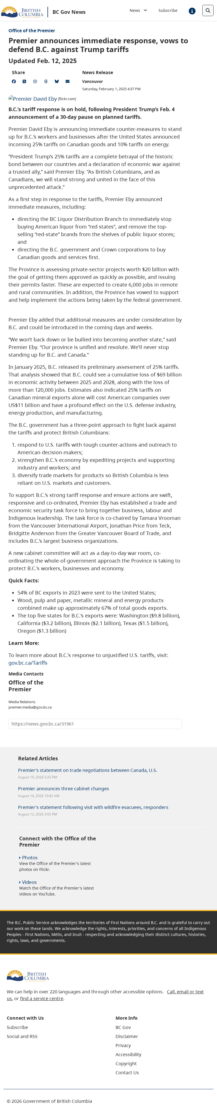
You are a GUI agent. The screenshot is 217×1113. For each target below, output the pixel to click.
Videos (29, 882)
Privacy (123, 1045)
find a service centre (41, 998)
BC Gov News (69, 11)
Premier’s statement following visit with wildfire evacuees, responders (93, 807)
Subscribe (168, 10)
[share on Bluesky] (57, 82)
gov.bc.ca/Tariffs (27, 662)
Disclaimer (127, 1036)
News (137, 10)
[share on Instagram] (36, 82)
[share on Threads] (47, 82)
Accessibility (128, 1054)
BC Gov (123, 1027)
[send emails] (68, 82)
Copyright (126, 1063)
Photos (30, 857)
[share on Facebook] (15, 82)
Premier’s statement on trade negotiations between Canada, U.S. (87, 770)
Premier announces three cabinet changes (63, 788)
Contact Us (127, 1072)
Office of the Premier (31, 30)
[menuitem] (54, 1027)
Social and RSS (22, 1036)
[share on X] (25, 82)
